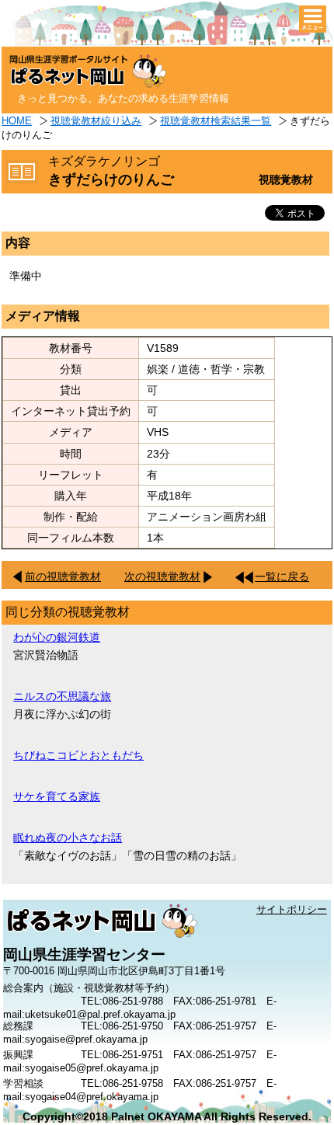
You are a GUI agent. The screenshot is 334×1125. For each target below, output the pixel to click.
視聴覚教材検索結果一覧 (215, 121)
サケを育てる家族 (56, 796)
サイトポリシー (291, 909)
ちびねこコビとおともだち (78, 755)
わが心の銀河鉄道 (56, 637)
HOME (17, 121)
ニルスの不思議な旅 (62, 696)
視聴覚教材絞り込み (95, 121)
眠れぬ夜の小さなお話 (67, 837)
